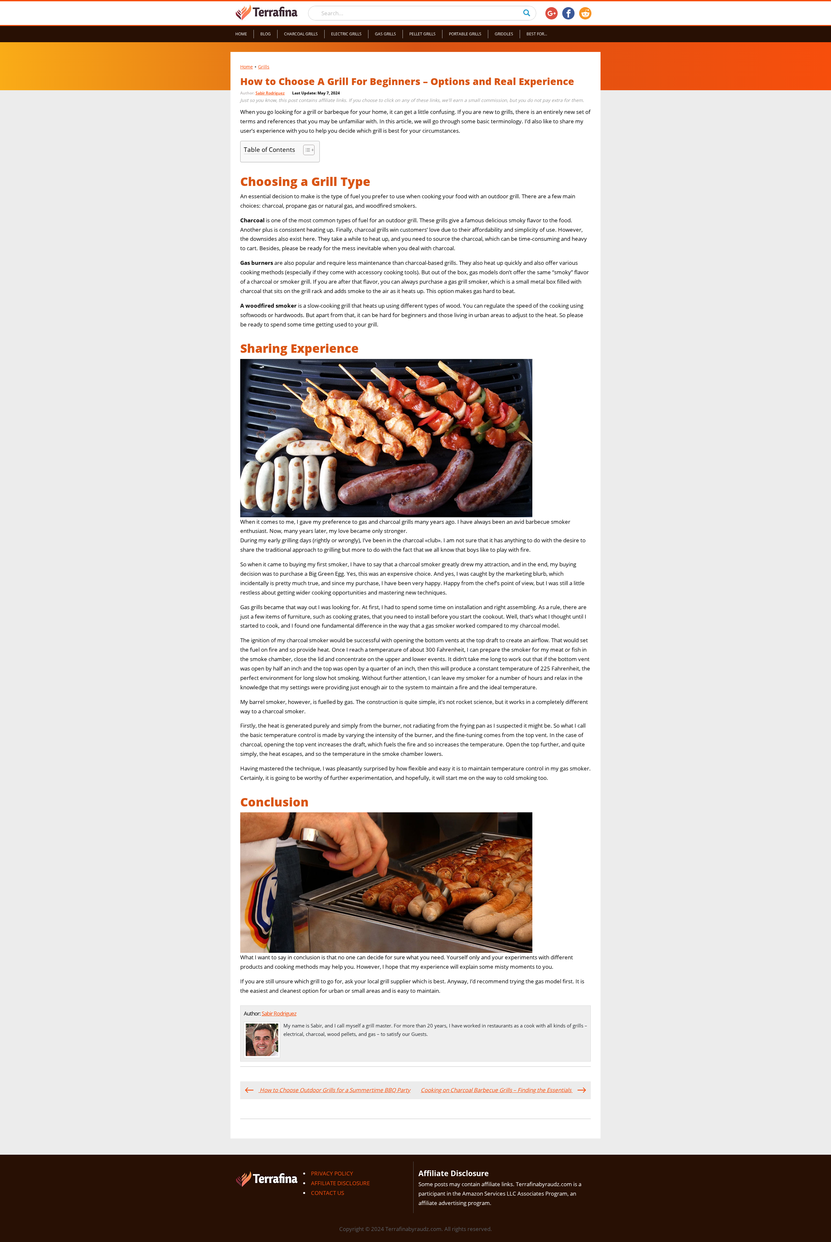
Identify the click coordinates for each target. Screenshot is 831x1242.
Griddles (504, 34)
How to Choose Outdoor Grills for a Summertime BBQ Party (334, 1090)
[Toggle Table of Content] (305, 149)
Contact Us (327, 1193)
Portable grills (465, 34)
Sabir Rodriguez (270, 93)
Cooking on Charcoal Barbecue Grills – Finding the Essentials (497, 1090)
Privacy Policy (332, 1173)
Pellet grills (422, 34)
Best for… (537, 34)
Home (241, 34)
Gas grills (385, 34)
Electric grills (346, 34)
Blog (265, 34)
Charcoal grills (301, 34)
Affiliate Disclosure (340, 1183)
